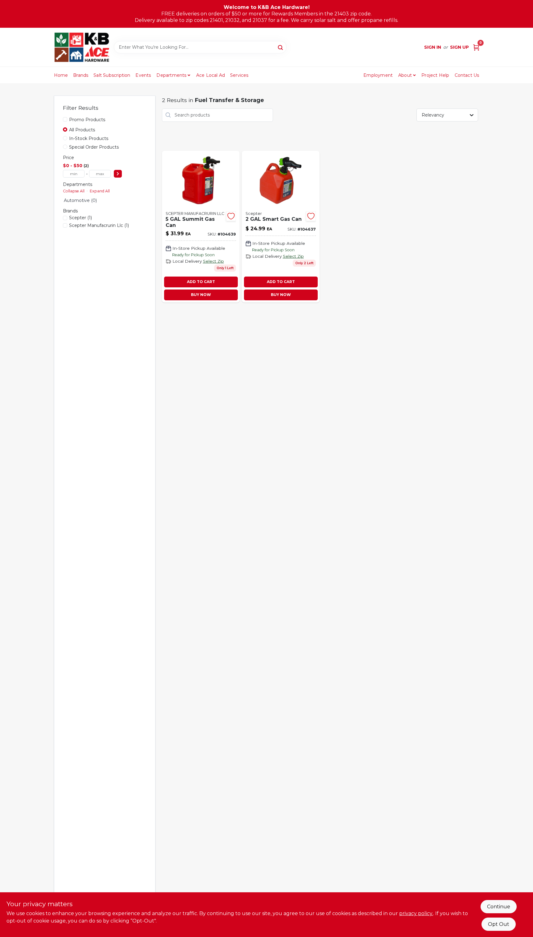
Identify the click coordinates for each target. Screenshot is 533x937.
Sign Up (459, 47)
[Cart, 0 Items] (476, 47)
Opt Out (498, 924)
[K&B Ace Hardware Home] (81, 47)
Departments (171, 75)
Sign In (432, 47)
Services (239, 75)
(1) (80, 217)
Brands (80, 75)
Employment (378, 75)
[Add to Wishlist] (231, 216)
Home (61, 75)
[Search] (280, 47)
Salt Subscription (111, 75)
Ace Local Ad (210, 75)
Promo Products (87, 119)
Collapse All (74, 191)
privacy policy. (416, 913)
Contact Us (467, 75)
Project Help (435, 75)
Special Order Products (94, 147)
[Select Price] (118, 174)
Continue (498, 907)
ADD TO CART (201, 281)
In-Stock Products (88, 138)
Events (143, 75)
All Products (82, 129)
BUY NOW (201, 294)
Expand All (100, 191)
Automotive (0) (80, 200)
